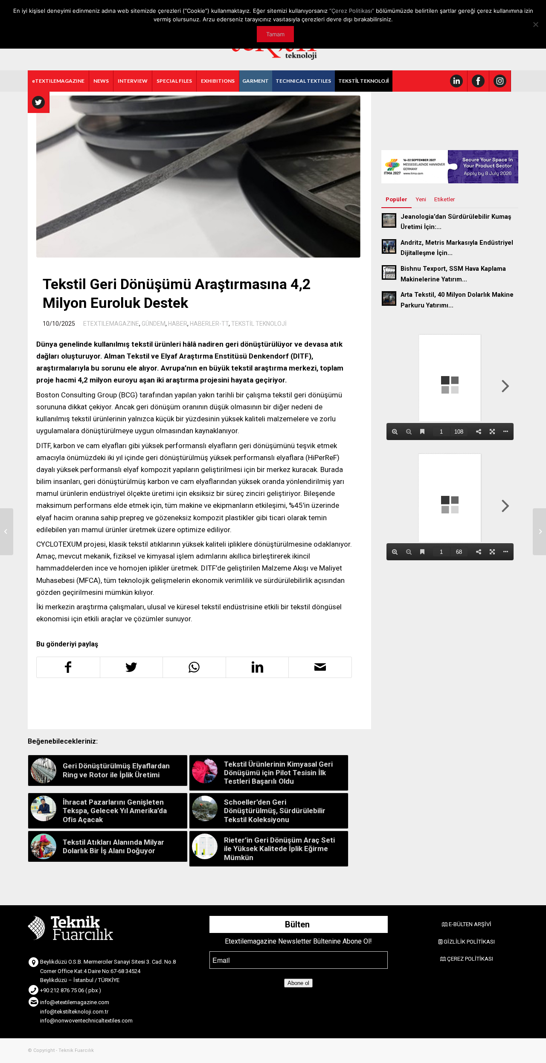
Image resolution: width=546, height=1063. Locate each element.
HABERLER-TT (209, 323)
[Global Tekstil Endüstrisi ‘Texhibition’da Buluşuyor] (6, 531)
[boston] (198, 177)
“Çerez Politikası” (351, 10)
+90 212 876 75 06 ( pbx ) (70, 990)
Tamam (275, 34)
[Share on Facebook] (68, 667)
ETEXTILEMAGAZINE (111, 323)
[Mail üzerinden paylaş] (320, 667)
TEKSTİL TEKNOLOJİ (259, 323)
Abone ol (298, 983)
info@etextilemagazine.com (74, 1002)
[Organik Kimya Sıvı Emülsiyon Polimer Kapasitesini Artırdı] (539, 531)
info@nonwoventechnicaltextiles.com (86, 1020)
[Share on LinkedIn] (257, 667)
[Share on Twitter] (131, 667)
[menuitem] (58, 81)
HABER (177, 323)
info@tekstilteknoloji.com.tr (74, 1011)
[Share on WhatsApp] (194, 667)
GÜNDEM (154, 323)
